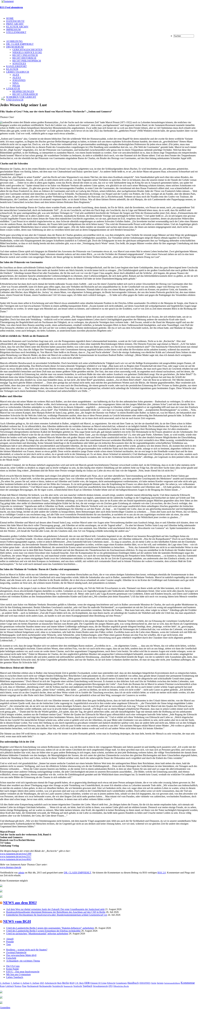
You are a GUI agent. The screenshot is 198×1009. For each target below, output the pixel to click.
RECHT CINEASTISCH (25, 55)
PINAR (16, 85)
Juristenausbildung (172, 983)
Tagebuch (87, 986)
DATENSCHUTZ (15, 21)
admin (21, 872)
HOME (10, 18)
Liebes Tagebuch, (15, 977)
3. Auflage (15, 983)
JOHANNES (19, 80)
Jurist (153, 983)
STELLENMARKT (16, 32)
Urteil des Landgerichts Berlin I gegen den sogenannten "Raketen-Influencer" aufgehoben (50, 928)
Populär (10, 941)
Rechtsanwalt (33, 986)
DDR (87, 982)
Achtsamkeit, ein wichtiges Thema (23, 960)
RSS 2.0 (161, 872)
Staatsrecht (68, 986)
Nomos (17, 986)
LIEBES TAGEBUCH (17, 72)
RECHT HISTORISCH (24, 58)
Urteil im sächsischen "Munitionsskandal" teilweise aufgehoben (37, 933)
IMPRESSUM (13, 29)
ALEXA (16, 77)
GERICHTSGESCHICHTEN (27, 49)
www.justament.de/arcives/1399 (15, 853)
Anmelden (5, 1007)
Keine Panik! (12, 969)
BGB (72, 983)
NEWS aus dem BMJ (20, 903)
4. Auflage (25, 983)
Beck (59, 983)
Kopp (2, 986)
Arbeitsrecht (51, 983)
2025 (42, 983)
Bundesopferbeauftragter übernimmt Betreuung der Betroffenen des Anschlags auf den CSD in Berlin (55, 912)
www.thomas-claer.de (10, 867)
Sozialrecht (57, 986)
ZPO (110, 986)
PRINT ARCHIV (15, 24)
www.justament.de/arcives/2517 (15, 856)
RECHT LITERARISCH (25, 94)
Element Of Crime (98, 983)
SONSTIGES (19, 63)
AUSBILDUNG (14, 41)
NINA (15, 83)
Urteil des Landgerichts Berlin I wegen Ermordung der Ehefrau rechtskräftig (43, 930)
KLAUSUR (12, 69)
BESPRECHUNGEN (23, 91)
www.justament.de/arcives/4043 (15, 859)
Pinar (24, 986)
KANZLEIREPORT (16, 66)
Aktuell (9, 939)
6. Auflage (34, 983)
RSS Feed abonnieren (11, 7)
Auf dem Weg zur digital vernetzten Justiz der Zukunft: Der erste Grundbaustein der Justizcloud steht (55, 909)
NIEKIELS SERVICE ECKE (27, 52)
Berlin (65, 982)
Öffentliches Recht (121, 986)
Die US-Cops (12, 966)
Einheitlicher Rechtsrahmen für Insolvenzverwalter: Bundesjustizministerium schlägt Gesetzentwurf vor (56, 915)
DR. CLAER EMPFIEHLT (20, 44)
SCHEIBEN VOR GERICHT (21, 97)
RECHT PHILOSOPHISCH (26, 60)
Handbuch (133, 982)
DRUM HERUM (15, 46)
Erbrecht (111, 983)
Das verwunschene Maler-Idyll (21, 955)
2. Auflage (5, 983)
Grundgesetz (121, 983)
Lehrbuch (9, 986)
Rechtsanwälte (45, 986)
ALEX (15, 74)
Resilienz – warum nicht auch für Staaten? (26, 949)
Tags (8, 944)
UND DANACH (14, 99)
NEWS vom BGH (17, 921)
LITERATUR (13, 88)
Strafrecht (77, 986)
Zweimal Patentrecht (16, 952)
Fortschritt (11, 958)
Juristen (160, 983)
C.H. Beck (79, 983)
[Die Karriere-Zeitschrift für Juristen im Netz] (7, 1)
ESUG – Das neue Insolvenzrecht (22, 971)
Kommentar (188, 982)
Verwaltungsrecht (100, 986)
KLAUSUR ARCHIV (17, 26)
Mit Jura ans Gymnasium (18, 974)
